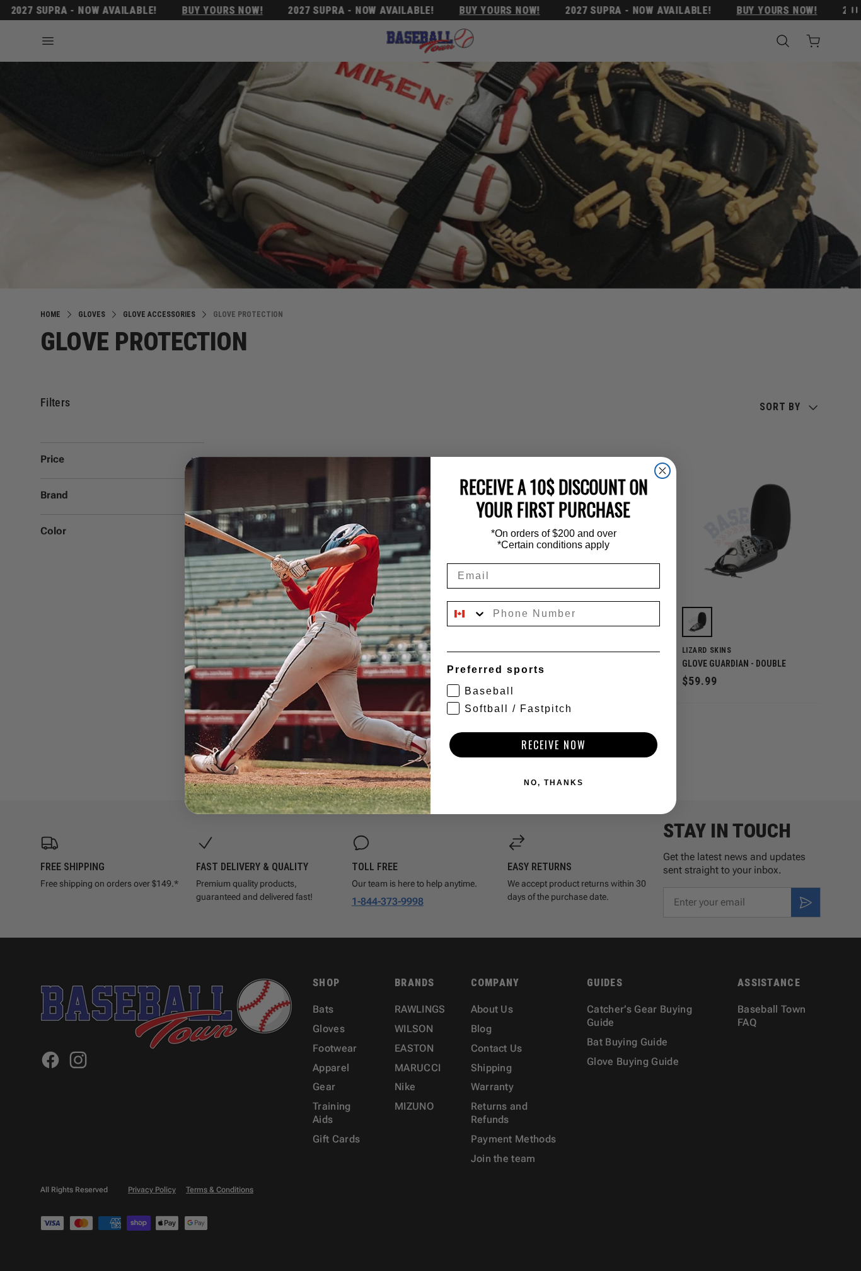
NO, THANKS (554, 782)
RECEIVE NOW (553, 744)
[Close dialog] (662, 470)
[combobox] (467, 614)
